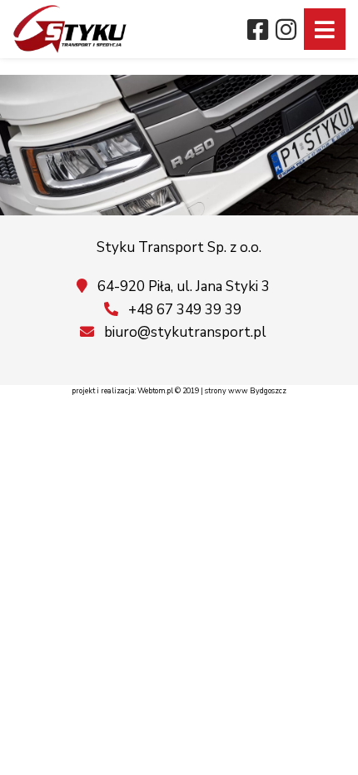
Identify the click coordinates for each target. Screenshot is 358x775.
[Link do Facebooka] (257, 33)
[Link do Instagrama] (286, 33)
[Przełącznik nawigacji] (325, 29)
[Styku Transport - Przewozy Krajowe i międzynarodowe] (69, 29)
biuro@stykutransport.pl (183, 332)
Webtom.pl (155, 391)
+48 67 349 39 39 (183, 309)
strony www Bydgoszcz (245, 391)
